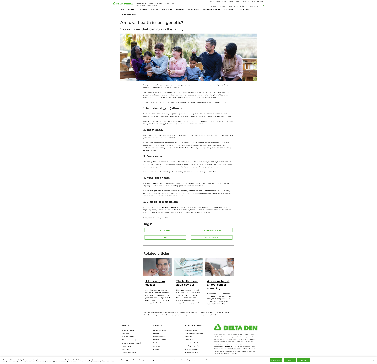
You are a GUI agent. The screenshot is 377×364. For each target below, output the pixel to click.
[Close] (374, 360)
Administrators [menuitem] (254, 6)
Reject (290, 360)
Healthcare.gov (158, 343)
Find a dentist (126, 346)
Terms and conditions (192, 349)
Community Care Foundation (194, 333)
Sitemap (156, 349)
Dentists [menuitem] (222, 6)
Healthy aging (167, 9)
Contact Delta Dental (129, 352)
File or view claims (128, 340)
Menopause (180, 9)
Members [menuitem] (213, 6)
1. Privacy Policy (94, 362)
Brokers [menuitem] (242, 6)
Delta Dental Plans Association (223, 346)
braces (155, 183)
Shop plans (125, 333)
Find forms (125, 349)
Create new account (128, 330)
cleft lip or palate (169, 207)
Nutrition (154, 9)
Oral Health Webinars (128, 14)
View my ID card (127, 336)
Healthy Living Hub (127, 9)
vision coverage (239, 351)
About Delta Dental (191, 330)
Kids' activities (244, 9)
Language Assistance (191, 352)
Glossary (156, 333)
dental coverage (235, 348)
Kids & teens (143, 9)
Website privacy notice (192, 346)
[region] (188, 360)
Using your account (159, 340)
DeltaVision (157, 346)
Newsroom (188, 336)
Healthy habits (229, 9)
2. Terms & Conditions (107, 362)
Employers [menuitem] (232, 6)
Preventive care (193, 9)
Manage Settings (276, 360)
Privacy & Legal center (192, 343)
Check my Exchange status (131, 343)
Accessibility (189, 340)
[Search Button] (263, 6)
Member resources (159, 336)
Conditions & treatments (211, 9)
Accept (303, 360)
